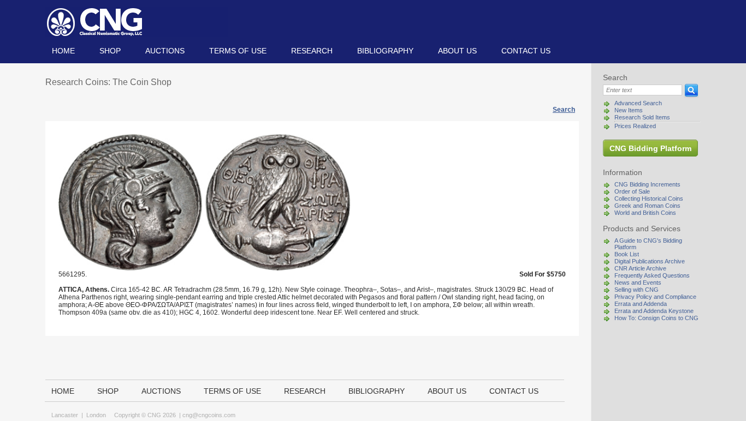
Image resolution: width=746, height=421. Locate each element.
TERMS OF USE (238, 50)
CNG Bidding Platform (650, 148)
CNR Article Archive (640, 268)
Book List (626, 254)
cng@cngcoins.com (208, 415)
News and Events (637, 282)
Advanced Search (638, 103)
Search (564, 109)
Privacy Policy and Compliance (655, 296)
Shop (110, 50)
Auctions (165, 50)
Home (63, 50)
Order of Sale (632, 191)
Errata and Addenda (640, 303)
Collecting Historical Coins (648, 198)
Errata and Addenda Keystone (654, 311)
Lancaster (64, 415)
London (96, 415)
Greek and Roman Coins (647, 205)
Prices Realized (635, 126)
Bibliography (385, 50)
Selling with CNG (636, 289)
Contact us (525, 50)
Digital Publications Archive (649, 261)
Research (312, 50)
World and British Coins (645, 212)
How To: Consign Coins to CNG (656, 318)
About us (457, 50)
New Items (628, 110)
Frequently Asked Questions (652, 275)
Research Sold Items (642, 117)
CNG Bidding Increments (647, 184)
